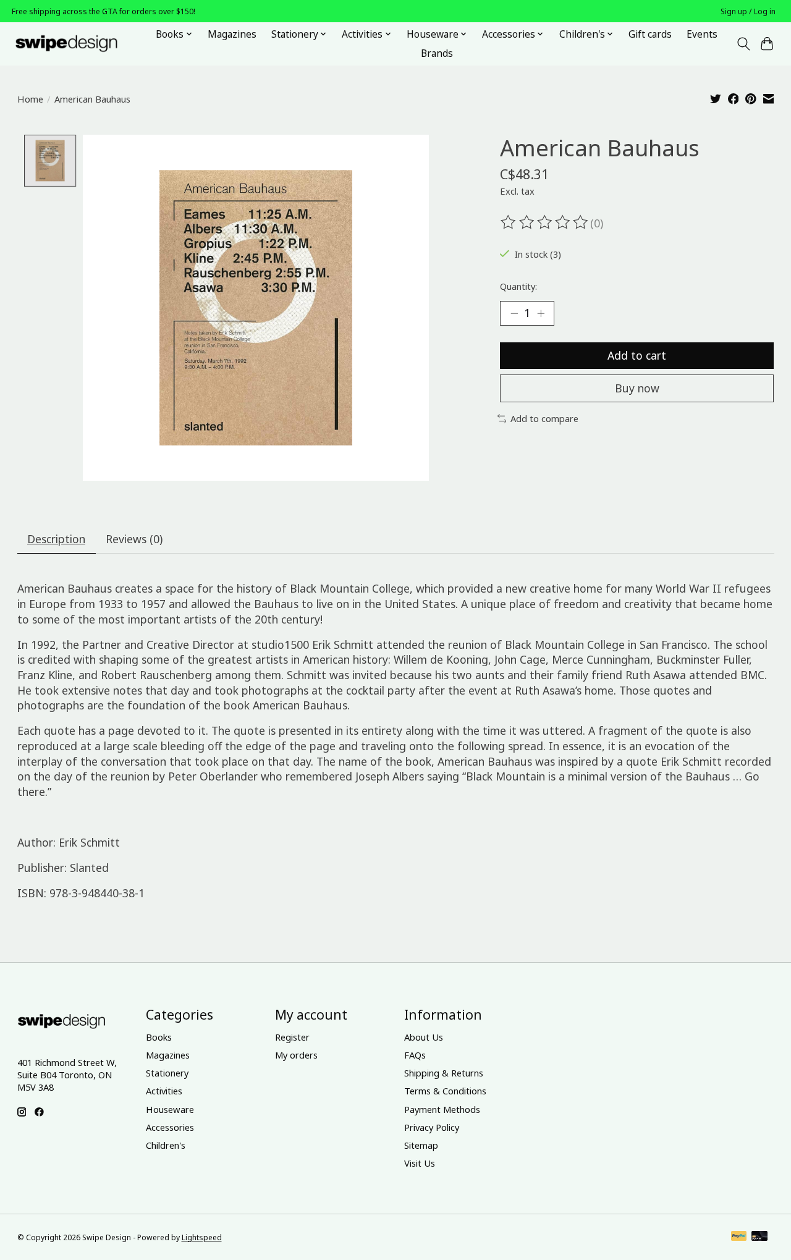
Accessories (170, 1127)
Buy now (637, 388)
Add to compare (544, 418)
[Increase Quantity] (540, 313)
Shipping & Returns (443, 1073)
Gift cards (650, 34)
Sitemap (421, 1145)
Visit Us (419, 1163)
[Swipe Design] (80, 44)
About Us (423, 1037)
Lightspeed (202, 1237)
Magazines (232, 34)
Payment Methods (442, 1109)
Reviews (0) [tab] (134, 538)
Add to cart (636, 355)
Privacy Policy (431, 1127)
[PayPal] (739, 1237)
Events (702, 34)
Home (30, 99)
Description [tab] (56, 538)
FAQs (415, 1055)
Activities (164, 1091)
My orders (296, 1055)
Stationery (167, 1073)
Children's (165, 1145)
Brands (437, 53)
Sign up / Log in (748, 11)
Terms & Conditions (445, 1091)
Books (159, 1037)
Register (292, 1037)
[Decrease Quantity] (514, 313)
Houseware (170, 1109)
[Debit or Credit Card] (759, 1237)
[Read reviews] (545, 222)
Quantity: (518, 286)
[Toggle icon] (743, 44)
